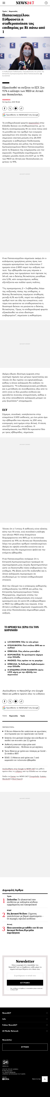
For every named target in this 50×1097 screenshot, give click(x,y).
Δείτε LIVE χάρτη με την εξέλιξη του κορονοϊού (25, 672)
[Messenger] (15, 108)
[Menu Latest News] (46, 3)
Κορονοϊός (13, 11)
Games (13, 776)
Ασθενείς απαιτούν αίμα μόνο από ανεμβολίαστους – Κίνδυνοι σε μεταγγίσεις (24, 745)
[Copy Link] (21, 108)
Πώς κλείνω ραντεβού (29, 651)
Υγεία (4, 11)
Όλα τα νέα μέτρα (29, 642)
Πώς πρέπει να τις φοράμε (30, 660)
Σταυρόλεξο (34, 776)
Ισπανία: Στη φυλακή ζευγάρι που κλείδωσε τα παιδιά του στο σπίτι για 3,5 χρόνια (26, 739)
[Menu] (3, 3)
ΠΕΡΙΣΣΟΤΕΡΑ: (8, 727)
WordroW (6, 779)
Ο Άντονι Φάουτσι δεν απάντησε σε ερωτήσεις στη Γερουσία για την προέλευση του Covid (25, 732)
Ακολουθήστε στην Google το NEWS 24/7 (18, 769)
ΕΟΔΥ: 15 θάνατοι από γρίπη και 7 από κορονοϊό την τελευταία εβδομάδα (22, 759)
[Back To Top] (45, 1079)
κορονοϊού (34, 123)
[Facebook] (4, 108)
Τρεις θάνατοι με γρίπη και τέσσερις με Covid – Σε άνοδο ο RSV (26, 752)
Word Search (17, 779)
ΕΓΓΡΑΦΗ (25, 1047)
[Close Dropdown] (47, 1013)
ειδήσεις (40, 694)
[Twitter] (10, 108)
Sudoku (43, 776)
